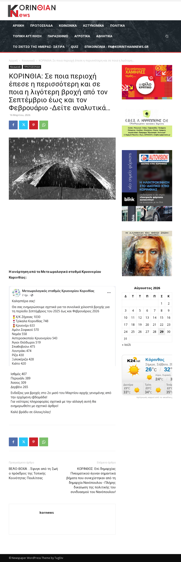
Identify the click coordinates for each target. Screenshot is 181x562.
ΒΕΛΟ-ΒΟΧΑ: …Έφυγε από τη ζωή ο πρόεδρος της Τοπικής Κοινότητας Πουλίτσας (33, 473)
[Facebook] (13, 125)
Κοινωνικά (28, 60)
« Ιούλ (126, 344)
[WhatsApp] (43, 125)
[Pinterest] (33, 125)
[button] (167, 36)
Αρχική (13, 60)
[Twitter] (23, 125)
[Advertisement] (62, 236)
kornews (47, 512)
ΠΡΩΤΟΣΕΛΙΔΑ (32, 66)
